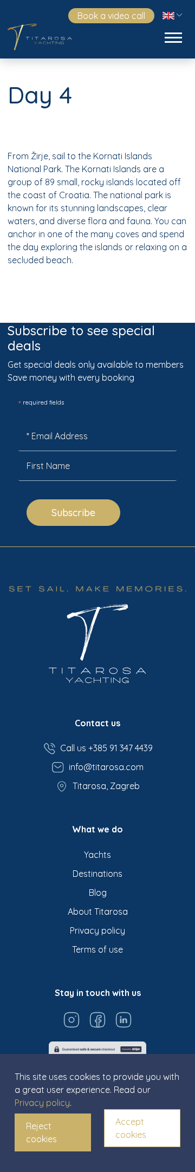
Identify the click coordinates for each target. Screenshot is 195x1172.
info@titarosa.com (106, 766)
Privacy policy (97, 930)
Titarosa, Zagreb (106, 785)
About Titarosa (98, 911)
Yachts (97, 854)
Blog (98, 892)
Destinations (97, 873)
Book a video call (111, 15)
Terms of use (97, 949)
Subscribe (73, 512)
